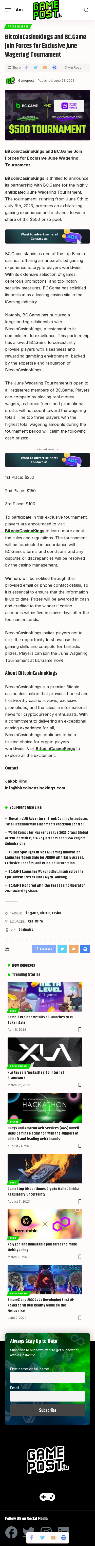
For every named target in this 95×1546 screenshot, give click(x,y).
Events (14, 1121)
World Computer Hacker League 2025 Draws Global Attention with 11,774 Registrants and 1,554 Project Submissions (46, 838)
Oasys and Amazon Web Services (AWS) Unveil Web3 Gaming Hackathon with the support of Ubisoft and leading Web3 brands (43, 1133)
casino (57, 913)
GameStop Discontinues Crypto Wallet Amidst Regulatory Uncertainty (44, 1191)
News (13, 1011)
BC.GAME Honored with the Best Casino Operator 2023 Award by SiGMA (45, 888)
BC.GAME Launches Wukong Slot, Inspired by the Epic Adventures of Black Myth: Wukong (44, 874)
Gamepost (26, 80)
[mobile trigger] (9, 10)
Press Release (18, 26)
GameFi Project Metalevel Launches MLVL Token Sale (40, 1020)
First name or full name (29, 1369)
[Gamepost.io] (47, 10)
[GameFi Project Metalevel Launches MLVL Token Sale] (45, 997)
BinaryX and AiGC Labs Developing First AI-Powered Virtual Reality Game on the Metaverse (41, 1305)
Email (14, 1388)
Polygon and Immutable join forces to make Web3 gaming (42, 1247)
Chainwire (35, 921)
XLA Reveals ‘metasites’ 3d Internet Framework (36, 1075)
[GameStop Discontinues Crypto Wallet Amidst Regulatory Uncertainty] (45, 1168)
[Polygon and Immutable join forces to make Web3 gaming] (45, 1224)
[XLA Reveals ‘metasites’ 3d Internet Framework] (45, 1052)
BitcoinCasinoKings (24, 178)
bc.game (32, 913)
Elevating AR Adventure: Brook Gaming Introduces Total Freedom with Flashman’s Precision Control (46, 821)
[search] (86, 10)
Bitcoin (45, 913)
